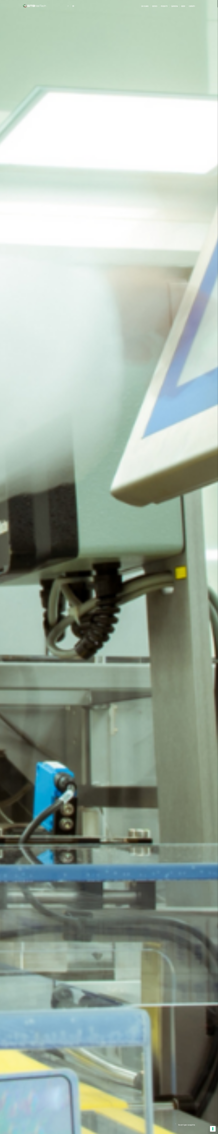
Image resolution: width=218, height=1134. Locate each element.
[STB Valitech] (34, 5)
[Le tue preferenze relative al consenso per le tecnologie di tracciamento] (213, 1129)
